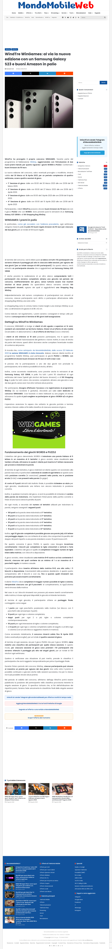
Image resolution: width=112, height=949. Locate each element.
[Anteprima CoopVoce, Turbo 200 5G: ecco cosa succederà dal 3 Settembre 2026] (9, 869)
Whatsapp (78, 908)
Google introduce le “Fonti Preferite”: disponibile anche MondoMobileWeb (97, 229)
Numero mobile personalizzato (84, 886)
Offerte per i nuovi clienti (47, 870)
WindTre (27, 17)
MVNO (47, 17)
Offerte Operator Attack (47, 872)
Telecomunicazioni (83, 169)
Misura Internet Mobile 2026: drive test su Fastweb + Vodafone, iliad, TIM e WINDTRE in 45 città (26, 920)
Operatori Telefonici (81, 870)
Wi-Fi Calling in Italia (81, 883)
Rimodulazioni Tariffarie (85, 171)
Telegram (77, 897)
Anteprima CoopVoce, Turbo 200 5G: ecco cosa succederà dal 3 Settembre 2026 (26, 869)
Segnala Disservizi (83, 96)
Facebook (78, 902)
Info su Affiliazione (87, 940)
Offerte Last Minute (45, 891)
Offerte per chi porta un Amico (49, 881)
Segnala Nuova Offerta (85, 93)
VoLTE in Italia (79, 881)
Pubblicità (102, 943)
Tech (71, 13)
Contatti (80, 99)
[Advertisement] (56, 33)
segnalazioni (102, 258)
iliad (32, 17)
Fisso (46, 13)
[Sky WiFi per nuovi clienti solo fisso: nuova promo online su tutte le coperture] (9, 878)
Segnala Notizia (24, 943)
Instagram (78, 910)
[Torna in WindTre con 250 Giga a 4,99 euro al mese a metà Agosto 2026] (38, 789)
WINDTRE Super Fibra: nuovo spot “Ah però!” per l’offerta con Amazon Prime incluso (15, 798)
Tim (7, 17)
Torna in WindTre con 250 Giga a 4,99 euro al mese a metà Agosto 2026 (38, 798)
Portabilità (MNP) (80, 872)
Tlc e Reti (38, 13)
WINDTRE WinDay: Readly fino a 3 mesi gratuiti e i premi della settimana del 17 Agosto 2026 (62, 798)
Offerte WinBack (45, 875)
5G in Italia (78, 875)
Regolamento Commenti (43, 943)
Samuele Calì (10, 69)
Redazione (10, 943)
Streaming (54, 13)
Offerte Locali (44, 889)
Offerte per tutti (45, 867)
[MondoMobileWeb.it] (56, 5)
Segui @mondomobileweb (92, 153)
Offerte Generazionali (46, 886)
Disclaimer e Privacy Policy (74, 943)
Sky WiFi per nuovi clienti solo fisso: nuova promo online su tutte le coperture (25, 877)
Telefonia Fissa (82, 180)
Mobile (20, 13)
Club (89, 13)
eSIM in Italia (78, 878)
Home (14, 13)
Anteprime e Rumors (84, 166)
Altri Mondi (81, 183)
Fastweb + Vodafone (16, 17)
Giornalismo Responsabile (90, 943)
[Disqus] (39, 829)
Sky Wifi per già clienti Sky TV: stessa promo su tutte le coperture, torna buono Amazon (26, 894)
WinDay (8, 49)
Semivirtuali (39, 17)
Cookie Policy (62, 943)
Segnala (97, 13)
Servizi (64, 13)
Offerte (28, 13)
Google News (79, 899)
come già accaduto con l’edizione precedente (38, 224)
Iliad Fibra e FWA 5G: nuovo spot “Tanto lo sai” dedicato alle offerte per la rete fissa (26, 902)
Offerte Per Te (44, 878)
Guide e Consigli (79, 867)
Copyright (48, 937)
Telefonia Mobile (83, 185)
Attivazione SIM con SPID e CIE (84, 889)
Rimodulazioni (81, 13)
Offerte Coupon (44, 883)
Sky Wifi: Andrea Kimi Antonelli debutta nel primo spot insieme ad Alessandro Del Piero (26, 911)
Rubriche (32, 943)
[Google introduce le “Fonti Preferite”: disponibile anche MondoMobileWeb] (82, 229)
